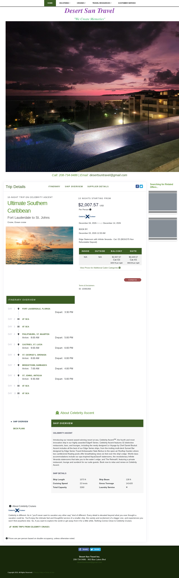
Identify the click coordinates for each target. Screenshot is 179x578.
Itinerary (54, 187)
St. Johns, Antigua (32, 375)
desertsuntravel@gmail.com (108, 175)
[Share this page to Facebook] (137, 186)
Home (50, 3)
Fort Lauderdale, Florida (36, 309)
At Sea (25, 319)
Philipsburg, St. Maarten (35, 334)
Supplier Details (98, 187)
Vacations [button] (64, 3)
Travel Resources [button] (101, 3)
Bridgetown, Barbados (34, 365)
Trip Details (15, 187)
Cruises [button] (80, 3)
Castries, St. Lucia (32, 345)
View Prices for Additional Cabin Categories (99, 268)
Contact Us (132, 280)
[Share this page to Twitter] (141, 186)
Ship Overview (74, 187)
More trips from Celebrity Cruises (31, 527)
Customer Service (127, 3)
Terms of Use (49, 572)
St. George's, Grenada (34, 355)
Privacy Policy (39, 572)
